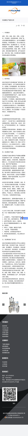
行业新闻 (4, 362)
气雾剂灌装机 (5, 344)
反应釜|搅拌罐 (6, 348)
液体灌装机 (5, 346)
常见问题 (4, 366)
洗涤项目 (4, 326)
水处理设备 (5, 350)
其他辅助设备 (5, 352)
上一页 (17, 25)
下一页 (23, 25)
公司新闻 (4, 364)
